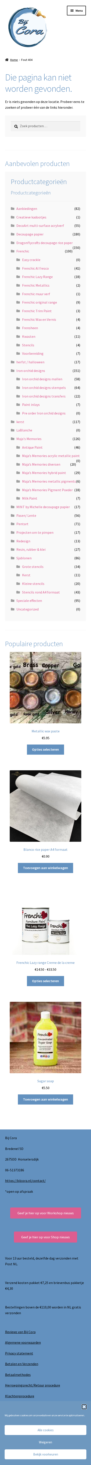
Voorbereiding (33, 353)
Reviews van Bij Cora (20, 1332)
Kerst (26, 575)
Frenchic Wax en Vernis (39, 319)
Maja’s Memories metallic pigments (49, 481)
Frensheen (30, 328)
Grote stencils (33, 566)
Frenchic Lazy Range (37, 276)
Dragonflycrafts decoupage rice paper (44, 243)
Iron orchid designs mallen (42, 379)
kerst (20, 422)
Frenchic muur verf (36, 294)
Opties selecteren (45, 749)
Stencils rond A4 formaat (41, 592)
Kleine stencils (33, 583)
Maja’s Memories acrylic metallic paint (51, 455)
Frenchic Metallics (35, 285)
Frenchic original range (39, 302)
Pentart (22, 524)
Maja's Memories (29, 439)
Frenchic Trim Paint (37, 311)
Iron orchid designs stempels (44, 387)
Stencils (28, 345)
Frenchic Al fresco (35, 268)
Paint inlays (31, 404)
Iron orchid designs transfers (44, 396)
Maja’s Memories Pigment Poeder (47, 490)
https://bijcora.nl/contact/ (25, 1180)
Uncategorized (27, 609)
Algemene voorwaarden (23, 1342)
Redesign (23, 541)
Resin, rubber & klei (31, 549)
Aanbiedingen (26, 208)
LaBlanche (24, 430)
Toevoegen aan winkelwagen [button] (45, 868)
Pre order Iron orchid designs (44, 413)
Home (14, 60)
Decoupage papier (30, 234)
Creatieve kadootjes (31, 217)
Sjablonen (24, 558)
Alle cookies (46, 1430)
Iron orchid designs (30, 370)
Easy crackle (31, 260)
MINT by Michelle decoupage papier (43, 507)
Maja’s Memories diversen (41, 464)
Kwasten (28, 336)
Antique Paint (32, 447)
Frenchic (22, 251)
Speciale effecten (29, 600)
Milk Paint (29, 498)
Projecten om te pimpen (34, 532)
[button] (84, 1407)
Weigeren (45, 1442)
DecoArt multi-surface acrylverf (40, 225)
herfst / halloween (30, 362)
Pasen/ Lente (26, 515)
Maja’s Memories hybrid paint (44, 472)
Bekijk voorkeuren (45, 1454)
